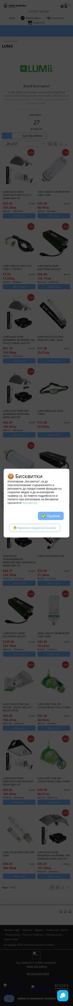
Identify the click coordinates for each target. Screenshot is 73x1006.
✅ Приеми (51, 516)
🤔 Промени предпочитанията (34, 528)
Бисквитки (29, 503)
